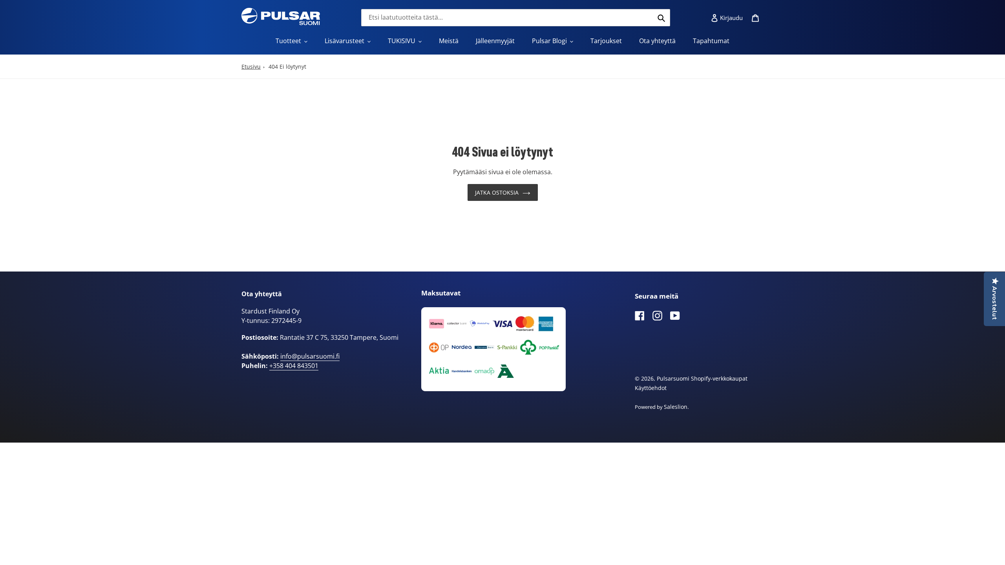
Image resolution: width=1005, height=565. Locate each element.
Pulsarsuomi (673, 378)
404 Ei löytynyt (287, 66)
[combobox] (515, 17)
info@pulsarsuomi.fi (310, 356)
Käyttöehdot (651, 388)
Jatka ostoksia (497, 192)
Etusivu (251, 66)
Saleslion (675, 406)
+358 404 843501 (293, 365)
